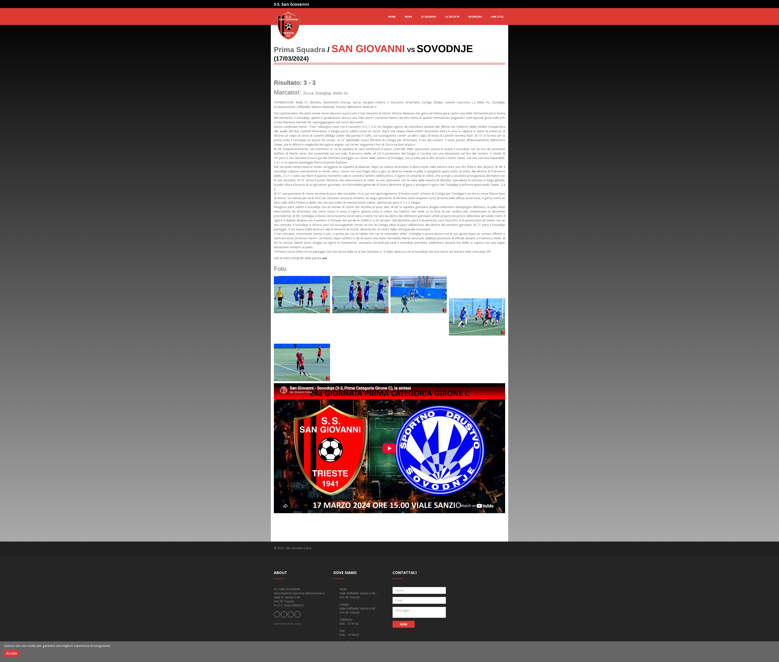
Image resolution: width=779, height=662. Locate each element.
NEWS (408, 16)
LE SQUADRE (428, 16)
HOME (392, 16)
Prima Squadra (299, 49)
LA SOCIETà (452, 16)
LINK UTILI (497, 16)
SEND (403, 624)
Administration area (287, 623)
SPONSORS (475, 16)
